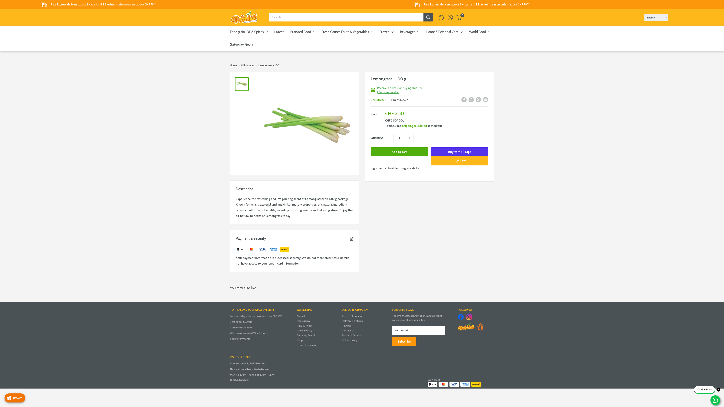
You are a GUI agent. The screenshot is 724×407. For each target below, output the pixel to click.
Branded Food (300, 32)
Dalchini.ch (378, 100)
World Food (477, 32)
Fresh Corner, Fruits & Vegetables (345, 32)
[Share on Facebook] (464, 99)
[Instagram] (469, 317)
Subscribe (404, 341)
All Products (247, 65)
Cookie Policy (304, 330)
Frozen (385, 32)
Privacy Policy (304, 325)
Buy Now (460, 161)
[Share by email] (485, 99)
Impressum (303, 321)
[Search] (428, 17)
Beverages (407, 32)
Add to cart (399, 152)
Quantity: (377, 138)
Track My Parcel (306, 335)
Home (233, 65)
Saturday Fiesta (241, 44)
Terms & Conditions (353, 316)
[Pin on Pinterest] (471, 99)
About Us (302, 316)
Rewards (346, 325)
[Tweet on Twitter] (478, 99)
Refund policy (349, 340)
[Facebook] (461, 317)
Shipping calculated (414, 126)
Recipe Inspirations (307, 345)
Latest (279, 32)
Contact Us (348, 330)
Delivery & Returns (352, 321)
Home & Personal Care (442, 32)
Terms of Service (351, 335)
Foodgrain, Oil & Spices (247, 32)
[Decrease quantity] (389, 138)
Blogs (300, 340)
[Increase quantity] (409, 138)
